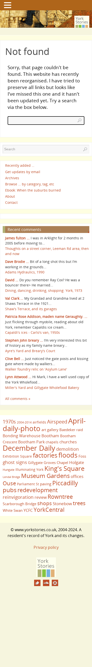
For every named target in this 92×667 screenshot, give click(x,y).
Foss (82, 456)
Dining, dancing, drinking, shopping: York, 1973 (43, 290)
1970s (9, 421)
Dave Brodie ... (17, 261)
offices (77, 476)
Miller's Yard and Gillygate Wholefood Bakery (42, 387)
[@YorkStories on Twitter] (37, 583)
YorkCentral (49, 509)
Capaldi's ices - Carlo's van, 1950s (32, 332)
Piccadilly (65, 483)
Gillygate (35, 462)
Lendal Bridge (11, 477)
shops (44, 503)
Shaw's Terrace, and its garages (31, 309)
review (41, 497)
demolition (67, 449)
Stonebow (62, 503)
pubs (9, 490)
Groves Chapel (56, 462)
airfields (39, 422)
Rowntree (60, 496)
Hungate (8, 470)
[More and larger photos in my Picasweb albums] (55, 583)
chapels (52, 442)
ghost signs (15, 462)
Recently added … (19, 165)
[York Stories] (46, 575)
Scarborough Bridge (19, 503)
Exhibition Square (17, 456)
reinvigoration (18, 497)
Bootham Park (31, 442)
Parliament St (28, 484)
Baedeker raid (71, 429)
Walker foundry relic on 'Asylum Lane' (36, 369)
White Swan (13, 510)
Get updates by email (22, 171)
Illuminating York (29, 469)
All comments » (17, 398)
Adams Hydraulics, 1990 (24, 272)
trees (79, 503)
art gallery (49, 429)
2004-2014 (24, 422)
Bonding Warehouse (21, 435)
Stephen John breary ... (24, 340)
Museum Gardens (45, 476)
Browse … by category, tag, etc (29, 184)
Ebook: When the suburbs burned (33, 190)
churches (68, 442)
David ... (11, 280)
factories (45, 455)
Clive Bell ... (14, 358)
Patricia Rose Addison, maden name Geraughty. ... (46, 316)
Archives (12, 178)
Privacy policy (46, 547)
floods (68, 455)
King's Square (64, 468)
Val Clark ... (14, 298)
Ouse (9, 483)
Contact (11, 202)
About (10, 196)
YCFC (28, 510)
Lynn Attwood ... (18, 376)
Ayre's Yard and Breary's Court (30, 350)
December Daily (29, 448)
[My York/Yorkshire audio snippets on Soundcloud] (46, 583)
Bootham (50, 435)
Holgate (76, 462)
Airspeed (57, 421)
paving (45, 483)
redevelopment (37, 490)
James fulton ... (17, 238)
